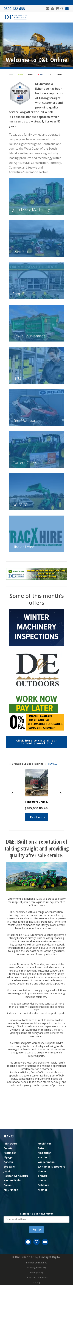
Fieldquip (43, 1185)
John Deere (11, 1143)
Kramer (42, 1189)
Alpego (8, 1157)
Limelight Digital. (50, 1257)
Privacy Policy (36, 1272)
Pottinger (10, 1152)
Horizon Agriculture (16, 1175)
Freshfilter (44, 1143)
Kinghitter (44, 1152)
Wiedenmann (46, 1162)
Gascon (8, 1162)
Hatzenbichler (12, 1180)
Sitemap (36, 1282)
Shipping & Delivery (36, 1267)
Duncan (42, 1180)
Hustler (42, 1157)
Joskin (7, 1171)
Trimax (42, 1175)
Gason (8, 1185)
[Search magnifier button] (61, 8)
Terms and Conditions (36, 1277)
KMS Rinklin (11, 1189)
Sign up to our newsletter (36, 1213)
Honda (42, 1171)
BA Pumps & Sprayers (51, 1166)
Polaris (8, 1148)
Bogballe (9, 1166)
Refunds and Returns (36, 1262)
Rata (41, 1148)
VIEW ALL (52, 763)
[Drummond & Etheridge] (15, 17)
